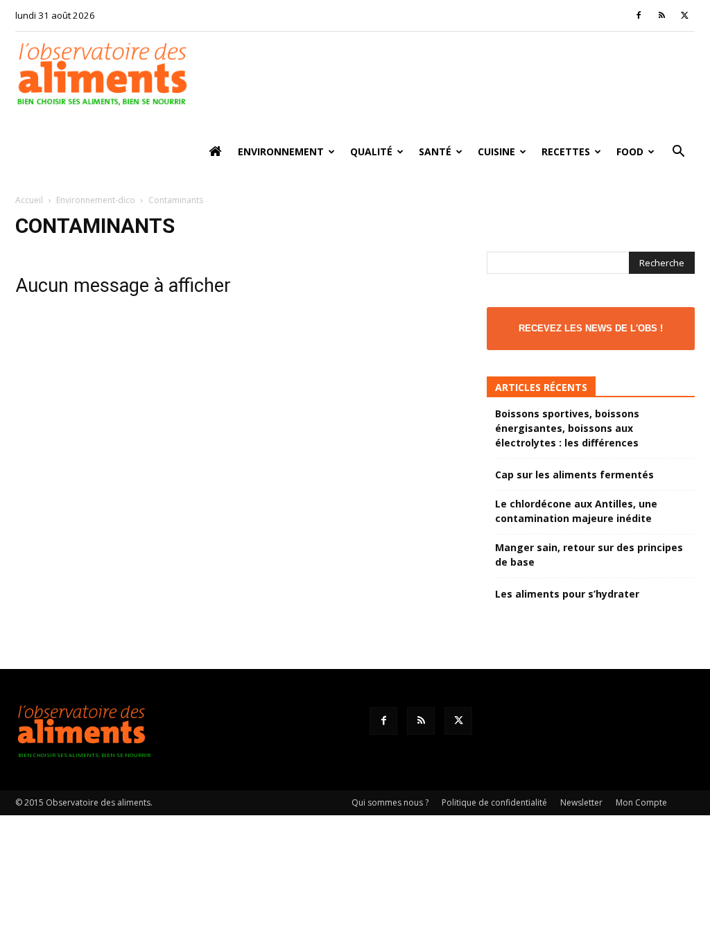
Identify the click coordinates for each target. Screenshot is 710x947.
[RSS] (661, 15)
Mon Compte (641, 802)
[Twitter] (684, 15)
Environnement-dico (95, 200)
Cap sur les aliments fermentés (574, 474)
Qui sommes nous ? (390, 802)
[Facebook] (638, 15)
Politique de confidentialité (494, 802)
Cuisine (496, 151)
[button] (678, 152)
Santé (435, 151)
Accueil (29, 200)
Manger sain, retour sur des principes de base (589, 554)
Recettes (566, 151)
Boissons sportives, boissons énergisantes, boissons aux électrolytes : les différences (567, 428)
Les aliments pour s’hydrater (567, 593)
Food (629, 151)
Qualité (371, 151)
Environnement (281, 151)
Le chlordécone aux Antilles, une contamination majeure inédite (576, 511)
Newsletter (581, 802)
